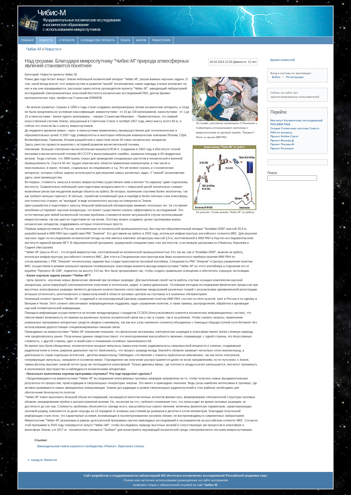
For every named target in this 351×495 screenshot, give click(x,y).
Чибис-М (33, 49)
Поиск (125, 40)
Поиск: (272, 173)
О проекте (67, 40)
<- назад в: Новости (42, 460)
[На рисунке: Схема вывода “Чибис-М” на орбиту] (225, 207)
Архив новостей (282, 59)
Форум (141, 40)
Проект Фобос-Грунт (284, 136)
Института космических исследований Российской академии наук (217, 475)
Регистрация (295, 77)
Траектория (161, 40)
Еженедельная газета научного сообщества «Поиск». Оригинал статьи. (91, 446)
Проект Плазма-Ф (282, 144)
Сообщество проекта (98, 40)
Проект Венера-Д (282, 140)
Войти (276, 77)
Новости (46, 40)
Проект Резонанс (282, 148)
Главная (27, 40)
